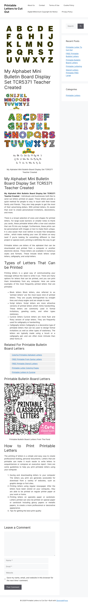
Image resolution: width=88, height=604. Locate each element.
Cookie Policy (69, 5)
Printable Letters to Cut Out (13, 8)
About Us (31, 5)
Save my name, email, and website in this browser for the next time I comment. (30, 579)
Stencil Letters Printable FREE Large (72, 73)
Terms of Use (54, 5)
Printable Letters (73, 95)
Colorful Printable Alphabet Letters (27, 355)
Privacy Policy (67, 12)
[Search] (81, 26)
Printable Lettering (74, 66)
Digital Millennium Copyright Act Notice (43, 12)
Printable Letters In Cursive (23, 372)
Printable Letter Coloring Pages (25, 368)
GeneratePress (62, 600)
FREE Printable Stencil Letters (25, 364)
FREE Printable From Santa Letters (27, 359)
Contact (42, 5)
